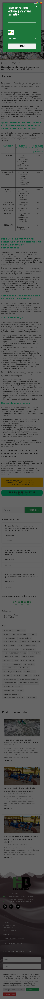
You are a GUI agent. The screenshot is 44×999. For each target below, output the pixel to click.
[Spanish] (41, 2)
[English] (35, 2)
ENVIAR (22, 46)
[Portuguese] (38, 2)
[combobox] (11, 32)
